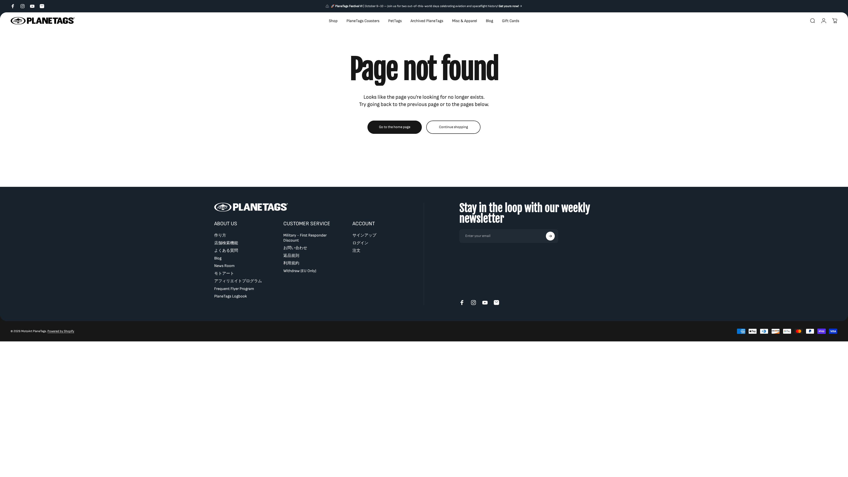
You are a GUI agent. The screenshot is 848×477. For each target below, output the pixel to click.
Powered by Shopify (60, 331)
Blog (217, 258)
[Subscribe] (550, 236)
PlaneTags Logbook (230, 296)
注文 (356, 250)
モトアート (224, 273)
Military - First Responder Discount (305, 238)
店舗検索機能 (226, 243)
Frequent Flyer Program (234, 288)
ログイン (360, 243)
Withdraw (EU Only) (299, 271)
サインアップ (364, 235)
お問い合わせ (295, 248)
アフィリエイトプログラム (238, 281)
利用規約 (291, 263)
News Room (224, 265)
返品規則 (291, 255)
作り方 (220, 235)
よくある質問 (226, 250)
